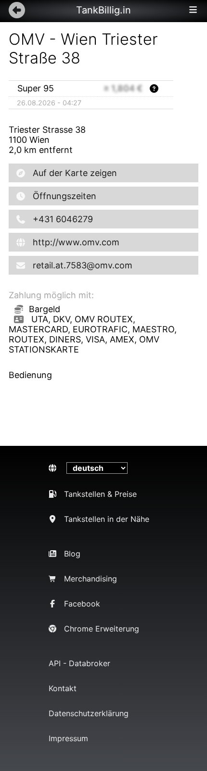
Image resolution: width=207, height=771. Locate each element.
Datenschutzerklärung (89, 713)
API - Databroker (79, 663)
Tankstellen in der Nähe (106, 519)
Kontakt (63, 688)
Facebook (82, 603)
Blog (72, 553)
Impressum (68, 738)
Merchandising (90, 578)
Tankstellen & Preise (100, 494)
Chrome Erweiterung (101, 628)
